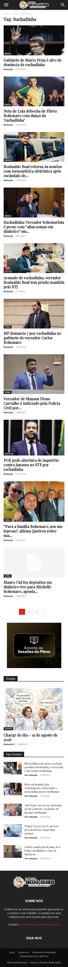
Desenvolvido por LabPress (34, 956)
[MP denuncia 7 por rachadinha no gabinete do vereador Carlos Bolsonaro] (34, 314)
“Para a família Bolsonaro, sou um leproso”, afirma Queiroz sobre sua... (33, 531)
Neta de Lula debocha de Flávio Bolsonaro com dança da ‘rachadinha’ (30, 115)
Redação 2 (9, 744)
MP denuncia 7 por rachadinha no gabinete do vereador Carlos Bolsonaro (32, 337)
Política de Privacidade (44, 952)
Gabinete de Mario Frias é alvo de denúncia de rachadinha (33, 62)
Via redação (30, 775)
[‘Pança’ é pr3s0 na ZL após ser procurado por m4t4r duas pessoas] (13, 830)
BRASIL (8, 53)
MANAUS (9, 160)
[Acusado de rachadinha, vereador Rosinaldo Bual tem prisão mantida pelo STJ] (34, 258)
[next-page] (44, 612)
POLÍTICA (9, 454)
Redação (8, 69)
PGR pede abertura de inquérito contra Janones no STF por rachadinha (31, 464)
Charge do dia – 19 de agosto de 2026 (31, 737)
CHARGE (8, 728)
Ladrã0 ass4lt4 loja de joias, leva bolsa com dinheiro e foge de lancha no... (42, 850)
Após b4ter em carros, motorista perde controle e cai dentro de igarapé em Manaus (43, 809)
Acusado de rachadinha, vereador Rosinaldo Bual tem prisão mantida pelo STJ (34, 282)
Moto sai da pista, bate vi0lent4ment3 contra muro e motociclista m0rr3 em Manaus (41, 788)
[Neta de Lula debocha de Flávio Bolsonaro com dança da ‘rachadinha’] (34, 91)
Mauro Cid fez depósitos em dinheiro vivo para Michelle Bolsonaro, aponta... (28, 587)
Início (6, 13)
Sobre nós (23, 952)
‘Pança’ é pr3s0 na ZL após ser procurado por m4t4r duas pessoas (41, 829)
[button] (6, 5)
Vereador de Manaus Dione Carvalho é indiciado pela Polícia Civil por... (32, 403)
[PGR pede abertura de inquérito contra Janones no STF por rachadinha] (34, 437)
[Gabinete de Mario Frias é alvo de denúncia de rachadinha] (34, 40)
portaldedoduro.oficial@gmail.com (39, 924)
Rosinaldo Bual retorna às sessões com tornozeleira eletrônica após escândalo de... (33, 171)
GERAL (8, 327)
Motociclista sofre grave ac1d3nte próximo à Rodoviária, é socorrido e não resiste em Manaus (43, 767)
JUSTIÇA (8, 271)
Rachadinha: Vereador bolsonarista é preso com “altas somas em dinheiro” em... (34, 226)
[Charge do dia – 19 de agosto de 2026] (34, 708)
